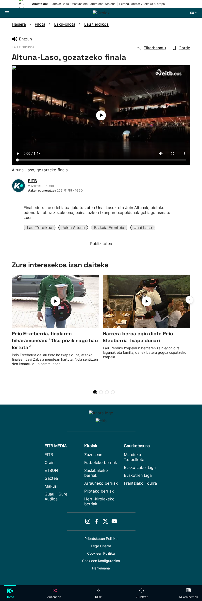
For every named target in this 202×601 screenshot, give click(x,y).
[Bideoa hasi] (101, 115)
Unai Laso (143, 227)
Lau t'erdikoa (39, 227)
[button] (189, 300)
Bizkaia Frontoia (109, 227)
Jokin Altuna (73, 227)
